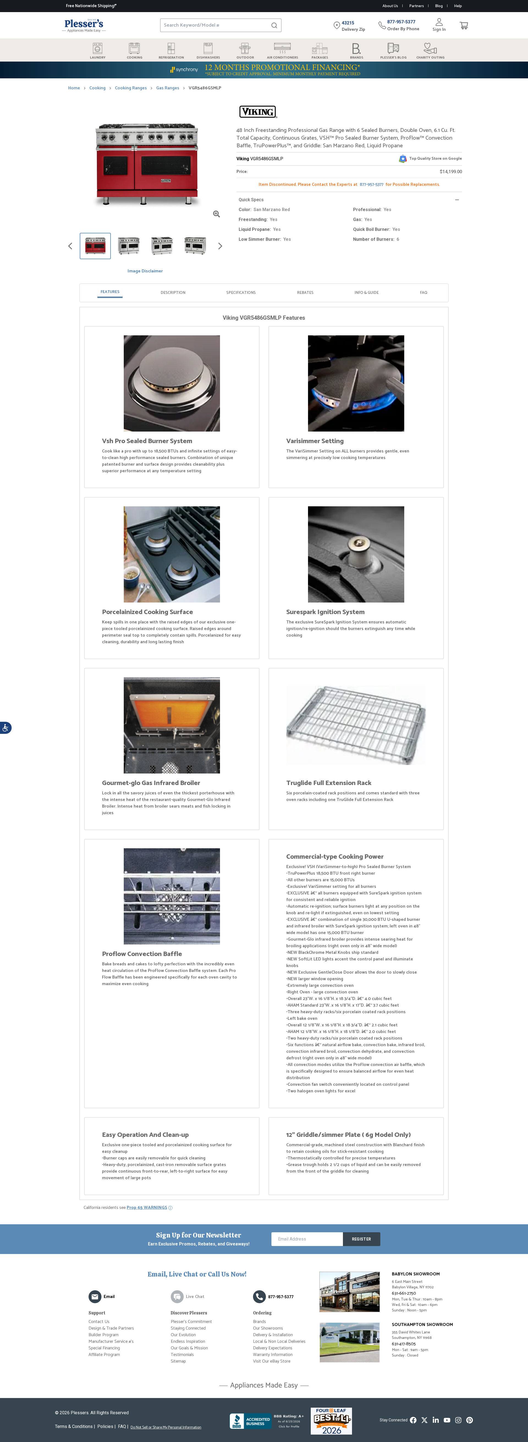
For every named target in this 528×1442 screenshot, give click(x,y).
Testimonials (182, 1354)
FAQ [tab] (423, 293)
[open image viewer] (216, 214)
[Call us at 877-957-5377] (259, 1296)
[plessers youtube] (447, 1420)
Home (74, 88)
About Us (390, 6)
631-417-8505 (404, 1344)
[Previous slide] (70, 246)
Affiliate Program (104, 1354)
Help (458, 6)
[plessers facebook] (413, 1420)
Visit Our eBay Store (271, 1361)
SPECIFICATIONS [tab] (241, 293)
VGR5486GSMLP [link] (205, 88)
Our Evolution (183, 1335)
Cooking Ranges (131, 88)
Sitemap (178, 1361)
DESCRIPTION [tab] (173, 293)
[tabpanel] (264, 755)
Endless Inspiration (188, 1341)
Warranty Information (273, 1354)
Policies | (106, 1426)
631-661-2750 (404, 1293)
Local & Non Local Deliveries (279, 1341)
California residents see (125, 1208)
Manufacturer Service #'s (111, 1341)
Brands (259, 1321)
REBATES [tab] (305, 293)
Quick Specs (251, 199)
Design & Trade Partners (111, 1328)
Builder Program (104, 1335)
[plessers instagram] (458, 1420)
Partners (416, 6)
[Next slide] (220, 246)
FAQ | (123, 1426)
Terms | (75, 1426)
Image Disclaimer (145, 271)
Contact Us (99, 1321)
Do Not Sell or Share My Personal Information (166, 1427)
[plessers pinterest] (469, 1420)
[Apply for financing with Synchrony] (264, 70)
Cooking (97, 88)
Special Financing (104, 1348)
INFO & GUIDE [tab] (366, 293)
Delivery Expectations (272, 1348)
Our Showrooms (268, 1328)
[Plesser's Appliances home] (84, 25)
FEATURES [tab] (110, 292)
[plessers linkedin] (435, 1420)
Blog (439, 6)
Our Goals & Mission (189, 1348)
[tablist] (264, 292)
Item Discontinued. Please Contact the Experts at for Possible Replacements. (349, 184)
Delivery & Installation (273, 1335)
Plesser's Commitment (191, 1321)
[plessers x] (424, 1420)
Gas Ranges (167, 88)
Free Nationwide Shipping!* (91, 5)
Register (361, 1239)
